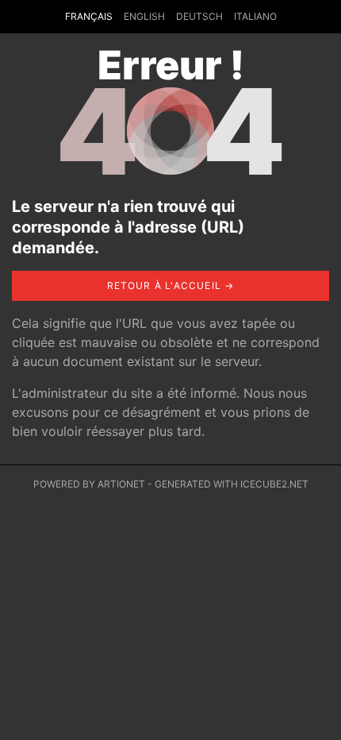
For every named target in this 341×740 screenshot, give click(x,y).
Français (89, 16)
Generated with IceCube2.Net (231, 484)
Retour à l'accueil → (171, 285)
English (144, 16)
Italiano (255, 16)
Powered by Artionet (89, 484)
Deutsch (199, 16)
